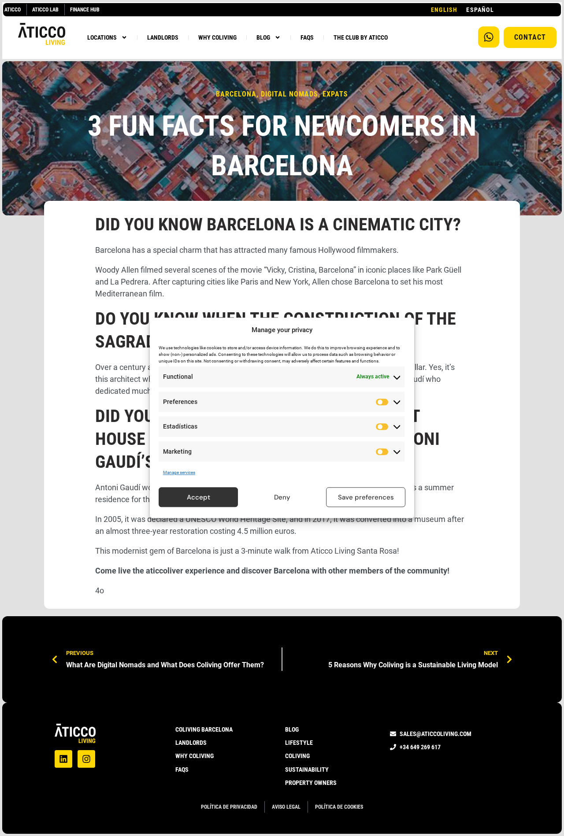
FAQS (307, 37)
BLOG (263, 37)
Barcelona (236, 94)
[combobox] (444, 9)
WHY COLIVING (217, 37)
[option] (480, 9)
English (444, 9)
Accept (198, 497)
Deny (282, 497)
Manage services (179, 472)
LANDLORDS (162, 37)
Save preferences (366, 497)
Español (480, 9)
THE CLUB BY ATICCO (361, 37)
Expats (335, 94)
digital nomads (289, 94)
